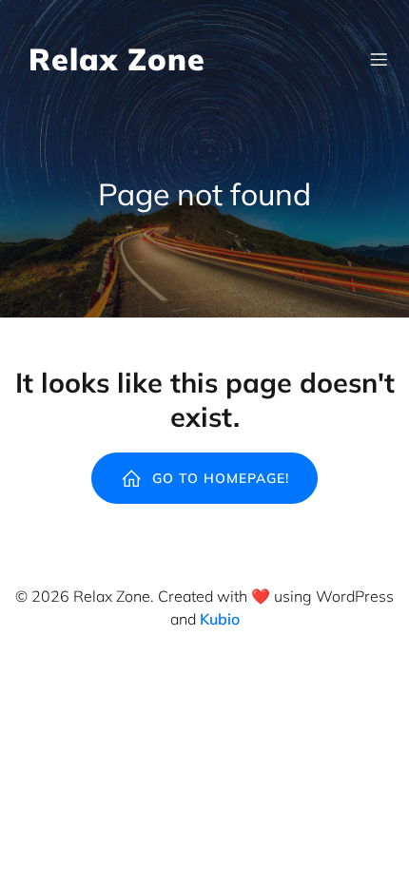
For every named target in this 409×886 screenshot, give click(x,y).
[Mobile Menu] (378, 59)
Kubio (220, 618)
